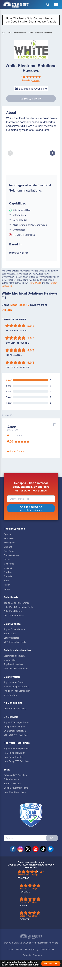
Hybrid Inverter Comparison (17, 690)
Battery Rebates (11, 637)
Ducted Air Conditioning (15, 708)
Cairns (7, 559)
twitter (28, 849)
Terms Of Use (47, 949)
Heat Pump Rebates (13, 756)
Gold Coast (9, 550)
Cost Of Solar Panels (14, 615)
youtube (36, 849)
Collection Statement (32, 955)
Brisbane (8, 546)
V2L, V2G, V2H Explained (16, 734)
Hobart (7, 584)
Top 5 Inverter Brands (14, 682)
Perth (6, 580)
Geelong (8, 567)
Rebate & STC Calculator (16, 775)
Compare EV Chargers (14, 726)
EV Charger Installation (15, 730)
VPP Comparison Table (15, 641)
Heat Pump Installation (14, 752)
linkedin (51, 849)
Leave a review (31, 98)
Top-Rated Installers (13, 664)
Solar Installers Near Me (17, 650)
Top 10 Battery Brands (14, 629)
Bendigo (8, 572)
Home (3, 32)
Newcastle (9, 538)
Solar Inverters (12, 676)
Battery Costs (10, 633)
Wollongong (9, 542)
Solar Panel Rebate (13, 611)
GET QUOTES (50, 963)
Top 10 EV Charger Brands (16, 722)
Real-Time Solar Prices (15, 791)
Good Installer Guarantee (16, 668)
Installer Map (10, 659)
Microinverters (10, 694)
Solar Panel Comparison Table (18, 606)
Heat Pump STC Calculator (16, 761)
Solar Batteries (12, 623)
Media (19, 949)
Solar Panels (11, 597)
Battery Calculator (12, 783)
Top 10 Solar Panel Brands (16, 602)
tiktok (43, 849)
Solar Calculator (11, 779)
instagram (20, 849)
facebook (13, 849)
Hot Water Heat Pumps (17, 742)
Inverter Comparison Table (16, 686)
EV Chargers (11, 717)
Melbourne (9, 563)
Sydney (7, 534)
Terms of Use (34, 282)
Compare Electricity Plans (16, 787)
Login (10, 949)
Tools (7, 769)
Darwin (7, 588)
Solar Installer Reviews (14, 655)
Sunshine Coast (11, 555)
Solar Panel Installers (17, 32)
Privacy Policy (31, 949)
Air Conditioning (13, 702)
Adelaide (8, 576)
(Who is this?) (12, 430)
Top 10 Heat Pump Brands (16, 748)
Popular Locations (14, 528)
